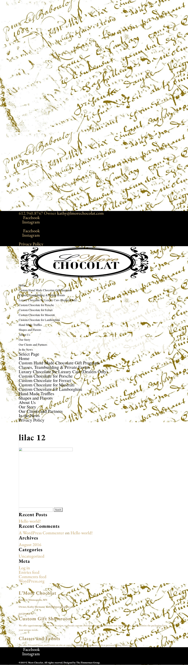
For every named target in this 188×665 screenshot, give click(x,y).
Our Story (24, 339)
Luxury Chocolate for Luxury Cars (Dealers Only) (63, 371)
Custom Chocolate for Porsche (36, 305)
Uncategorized (31, 556)
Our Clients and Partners (33, 344)
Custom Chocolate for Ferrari (36, 310)
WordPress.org (31, 581)
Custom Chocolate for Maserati (37, 315)
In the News (26, 349)
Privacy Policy (31, 244)
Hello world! (30, 521)
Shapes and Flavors (30, 330)
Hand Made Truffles (36, 393)
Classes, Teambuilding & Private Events (54, 367)
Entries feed (29, 572)
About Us (27, 402)
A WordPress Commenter (41, 533)
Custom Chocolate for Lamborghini (39, 320)
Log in (24, 568)
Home (24, 358)
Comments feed (32, 576)
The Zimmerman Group (88, 662)
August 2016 (30, 544)
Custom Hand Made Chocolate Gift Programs (59, 363)
